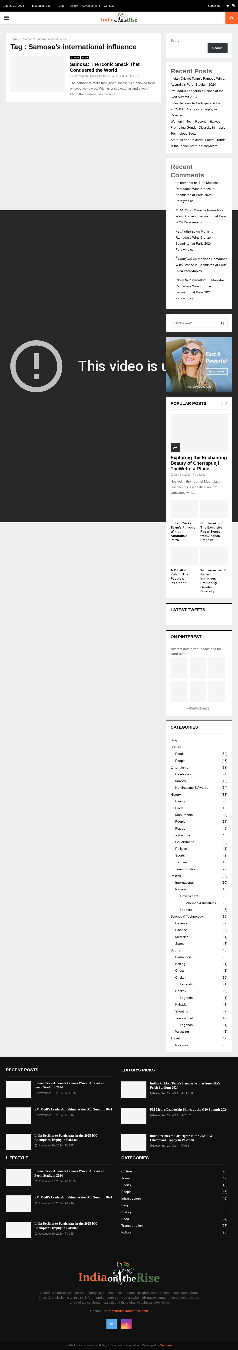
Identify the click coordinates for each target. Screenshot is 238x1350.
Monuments (184, 815)
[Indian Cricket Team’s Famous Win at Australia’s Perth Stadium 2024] (184, 509)
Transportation (186, 869)
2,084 (123, 76)
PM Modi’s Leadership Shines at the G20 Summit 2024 (73, 1109)
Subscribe (214, 5)
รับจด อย (181, 210)
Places (180, 828)
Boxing (180, 964)
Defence (181, 923)
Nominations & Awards (191, 787)
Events (180, 801)
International (184, 882)
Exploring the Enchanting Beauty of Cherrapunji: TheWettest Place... (199, 463)
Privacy (73, 5)
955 (71, 1145)
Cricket (180, 977)
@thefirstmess (198, 708)
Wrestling (182, 1031)
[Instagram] (126, 1324)
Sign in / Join (42, 5)
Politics (176, 876)
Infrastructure (180, 835)
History (176, 794)
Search (176, 40)
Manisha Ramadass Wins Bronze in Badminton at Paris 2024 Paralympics (200, 216)
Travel (175, 1038)
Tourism (181, 862)
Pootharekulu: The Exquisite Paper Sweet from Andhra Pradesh (211, 531)
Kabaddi (181, 1004)
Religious (182, 1045)
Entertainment (181, 767)
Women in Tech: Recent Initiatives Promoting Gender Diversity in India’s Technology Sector (198, 127)
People (180, 761)
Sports (180, 855)
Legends (186, 984)
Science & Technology (187, 916)
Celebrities (183, 774)
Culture (75, 57)
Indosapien (81, 76)
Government (184, 842)
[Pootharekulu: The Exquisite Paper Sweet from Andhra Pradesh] (214, 509)
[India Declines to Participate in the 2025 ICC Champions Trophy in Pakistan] (18, 1142)
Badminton (183, 957)
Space (180, 943)
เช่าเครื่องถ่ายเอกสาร (190, 280)
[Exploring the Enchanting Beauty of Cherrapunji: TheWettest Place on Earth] (199, 433)
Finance (181, 930)
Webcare (166, 1345)
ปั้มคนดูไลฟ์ (183, 259)
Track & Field (185, 1018)
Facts (179, 808)
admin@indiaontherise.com (128, 1311)
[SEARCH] (223, 323)
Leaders (186, 910)
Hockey (180, 991)
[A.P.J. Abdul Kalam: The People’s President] (184, 556)
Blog (62, 5)
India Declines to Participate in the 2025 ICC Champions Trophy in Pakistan (196, 109)
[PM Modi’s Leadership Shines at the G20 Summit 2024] (18, 1115)
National (181, 889)
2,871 (72, 1115)
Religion (181, 848)
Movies (180, 781)
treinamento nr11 (188, 183)
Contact (109, 5)
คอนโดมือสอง (185, 231)
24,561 (201, 474)
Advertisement (91, 5)
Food (85, 57)
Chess (180, 970)
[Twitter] (111, 1324)
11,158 (73, 1093)
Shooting (181, 1011)
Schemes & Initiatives (200, 903)
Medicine (181, 937)
